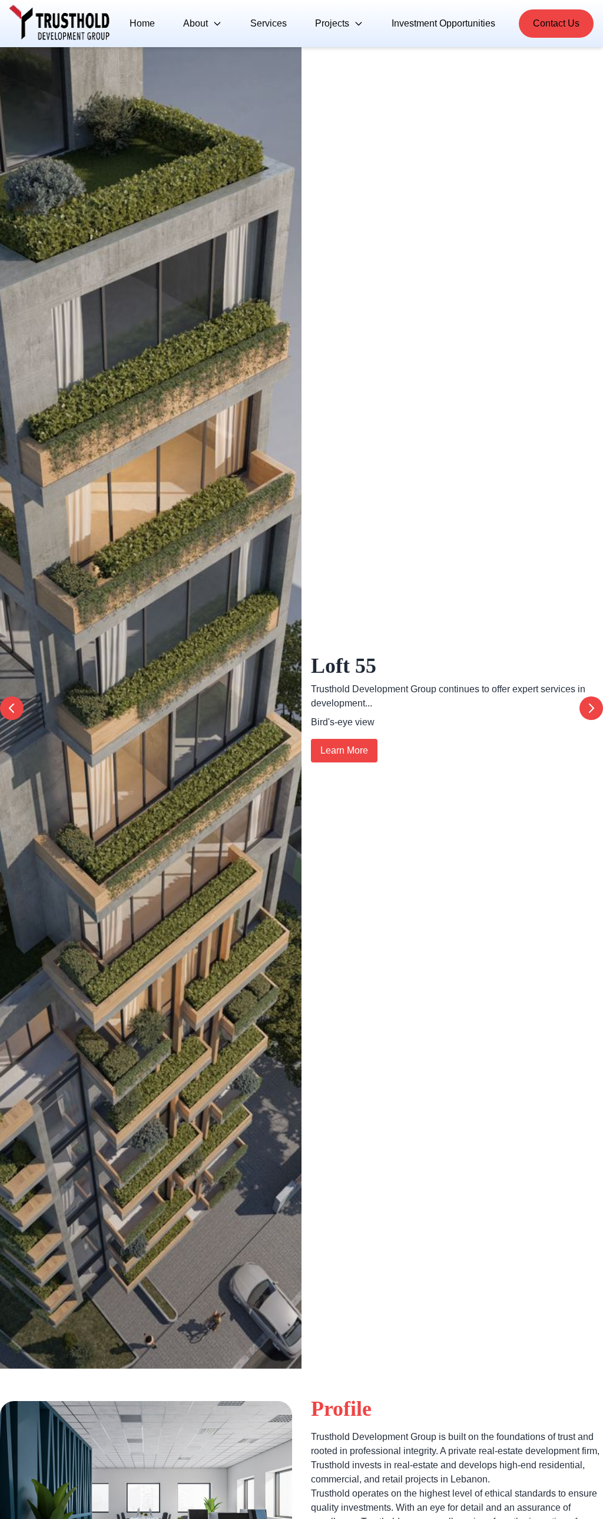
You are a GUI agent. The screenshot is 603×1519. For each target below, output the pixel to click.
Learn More (344, 750)
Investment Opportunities (443, 23)
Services (268, 23)
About (195, 23)
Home (142, 23)
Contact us (556, 23)
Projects (332, 23)
